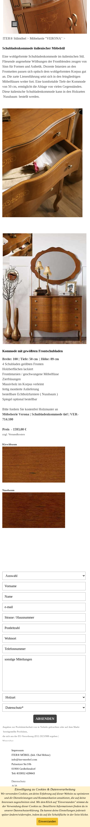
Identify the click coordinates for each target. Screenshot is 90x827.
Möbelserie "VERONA (45, 38)
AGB (14, 785)
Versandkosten (16, 434)
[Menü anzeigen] (15, 24)
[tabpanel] (45, 38)
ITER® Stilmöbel (14, 38)
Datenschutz (19, 781)
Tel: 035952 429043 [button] (23, 773)
